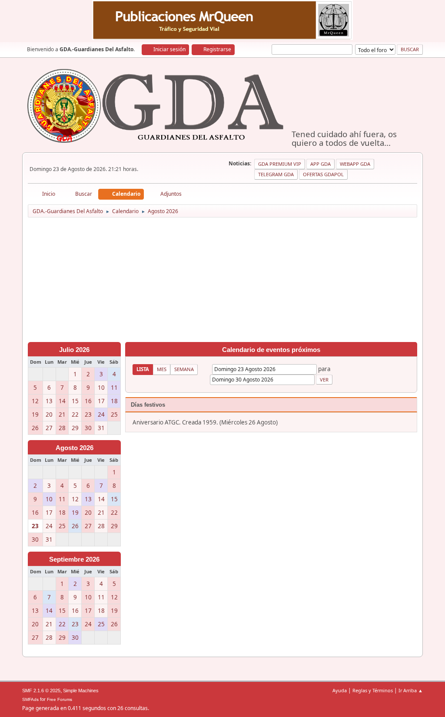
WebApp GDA (355, 164)
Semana (184, 369)
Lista (142, 369)
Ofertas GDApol (323, 174)
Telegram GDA (276, 174)
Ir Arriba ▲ (411, 690)
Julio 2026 (74, 349)
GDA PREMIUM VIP (279, 164)
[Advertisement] (222, 281)
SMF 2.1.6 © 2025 (41, 690)
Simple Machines (81, 690)
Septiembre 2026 (74, 559)
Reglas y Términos (372, 690)
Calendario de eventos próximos (271, 349)
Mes (161, 369)
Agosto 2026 (74, 447)
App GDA (320, 164)
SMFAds (30, 699)
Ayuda (339, 690)
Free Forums (59, 699)
